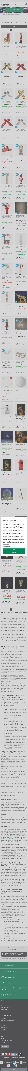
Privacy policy (6, 544)
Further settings (6, 546)
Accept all (14, 549)
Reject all (14, 552)
